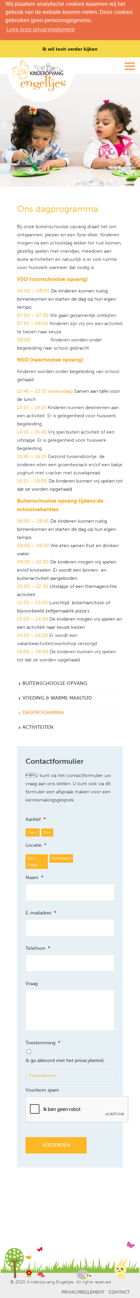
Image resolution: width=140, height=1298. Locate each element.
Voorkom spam (42, 1090)
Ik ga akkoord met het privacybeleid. (65, 1060)
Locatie (36, 845)
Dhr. (47, 832)
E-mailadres (40, 913)
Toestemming (42, 1043)
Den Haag (32, 861)
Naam (34, 877)
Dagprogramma (43, 712)
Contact (119, 1292)
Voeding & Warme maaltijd (57, 698)
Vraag (31, 984)
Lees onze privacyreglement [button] (40, 29)
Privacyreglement (42, 1076)
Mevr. (32, 832)
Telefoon (37, 948)
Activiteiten (37, 727)
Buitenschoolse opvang (54, 683)
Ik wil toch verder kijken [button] (70, 49)
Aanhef (35, 819)
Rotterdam (60, 858)
